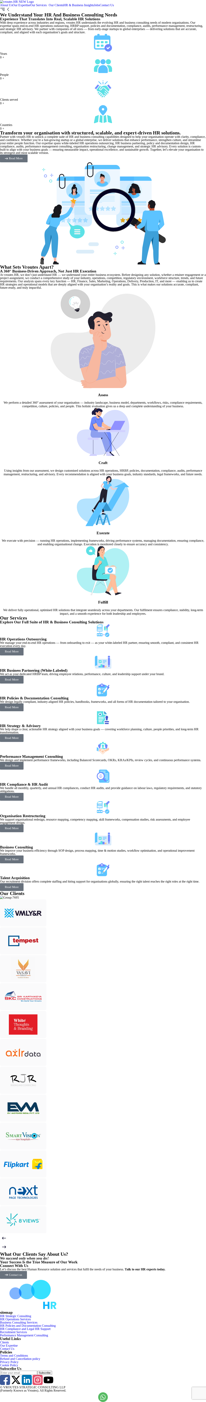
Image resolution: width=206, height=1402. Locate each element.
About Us (6, 5)
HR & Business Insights (78, 5)
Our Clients (56, 5)
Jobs (97, 5)
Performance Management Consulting (24, 1335)
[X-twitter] (16, 1380)
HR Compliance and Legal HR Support (25, 1329)
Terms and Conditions (14, 1355)
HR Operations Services (15, 1319)
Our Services (38, 5)
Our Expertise (21, 5)
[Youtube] (48, 1380)
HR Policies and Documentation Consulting (28, 1325)
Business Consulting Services (18, 1322)
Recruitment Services (13, 1332)
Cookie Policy (9, 1365)
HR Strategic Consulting (15, 1316)
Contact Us (107, 5)
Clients (4, 1342)
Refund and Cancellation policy (20, 1358)
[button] (39, 5)
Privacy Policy (9, 1362)
